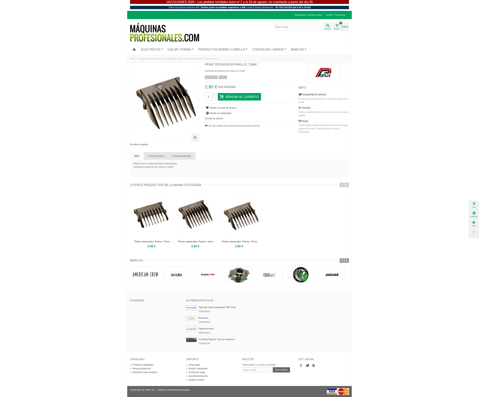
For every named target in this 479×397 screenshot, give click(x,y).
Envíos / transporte (197, 368)
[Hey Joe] (301, 275)
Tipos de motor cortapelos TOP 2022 (217, 307)
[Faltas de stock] (191, 329)
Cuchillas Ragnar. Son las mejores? (217, 339)
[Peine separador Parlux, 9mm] (239, 215)
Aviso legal (193, 364)
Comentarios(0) (182, 155)
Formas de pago (195, 372)
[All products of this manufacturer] (323, 73)
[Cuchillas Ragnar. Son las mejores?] (191, 339)
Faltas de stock (206, 328)
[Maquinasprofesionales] (164, 32)
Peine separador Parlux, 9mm (239, 241)
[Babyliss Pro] (207, 275)
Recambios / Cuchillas (150, 58)
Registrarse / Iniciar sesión (308, 15)
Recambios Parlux (173, 58)
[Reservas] (191, 318)
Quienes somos (195, 379)
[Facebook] (300, 365)
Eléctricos (150, 49)
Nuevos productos (140, 368)
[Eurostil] (270, 275)
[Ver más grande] (195, 138)
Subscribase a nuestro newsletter (259, 364)
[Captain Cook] (238, 275)
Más (136, 155)
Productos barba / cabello (221, 49)
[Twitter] (307, 365)
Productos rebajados (142, 364)
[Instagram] (313, 365)
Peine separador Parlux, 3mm (152, 241)
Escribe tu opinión (139, 144)
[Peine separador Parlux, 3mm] (152, 215)
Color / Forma (179, 49)
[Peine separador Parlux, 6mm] (196, 215)
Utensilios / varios (268, 49)
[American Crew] (145, 275)
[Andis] (176, 275)
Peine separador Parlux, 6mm (195, 241)
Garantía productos (197, 376)
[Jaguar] (332, 275)
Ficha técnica (156, 155)
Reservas (203, 318)
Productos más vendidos (144, 372)
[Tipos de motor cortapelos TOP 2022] (191, 307)
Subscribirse (281, 370)
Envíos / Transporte (335, 15)
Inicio (132, 58)
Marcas (297, 49)
